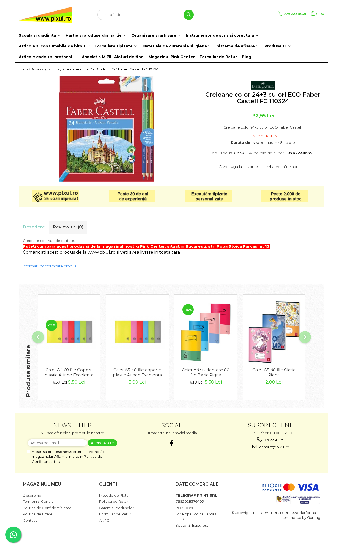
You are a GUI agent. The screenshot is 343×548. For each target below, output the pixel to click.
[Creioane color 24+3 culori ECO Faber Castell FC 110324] (106, 129)
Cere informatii (285, 166)
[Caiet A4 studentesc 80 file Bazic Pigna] (205, 332)
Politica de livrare (38, 514)
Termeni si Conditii (38, 501)
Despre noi (32, 495)
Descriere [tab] (34, 227)
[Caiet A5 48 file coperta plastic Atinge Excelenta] (137, 332)
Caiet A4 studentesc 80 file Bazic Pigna (205, 372)
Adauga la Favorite (240, 166)
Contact (30, 520)
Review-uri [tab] (68, 227)
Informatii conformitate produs (49, 266)
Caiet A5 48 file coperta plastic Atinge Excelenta (137, 372)
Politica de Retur (113, 501)
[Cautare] (189, 15)
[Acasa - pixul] (45, 15)
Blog (246, 56)
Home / (25, 69)
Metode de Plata (114, 495)
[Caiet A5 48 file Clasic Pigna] (274, 332)
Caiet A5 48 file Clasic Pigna (274, 372)
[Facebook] (171, 443)
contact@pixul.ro (273, 447)
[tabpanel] (106, 129)
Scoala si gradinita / (47, 69)
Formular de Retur (218, 56)
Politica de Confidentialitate (47, 508)
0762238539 (274, 440)
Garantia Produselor (116, 508)
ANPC (104, 520)
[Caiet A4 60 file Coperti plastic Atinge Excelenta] (69, 332)
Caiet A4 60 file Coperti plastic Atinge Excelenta (69, 372)
